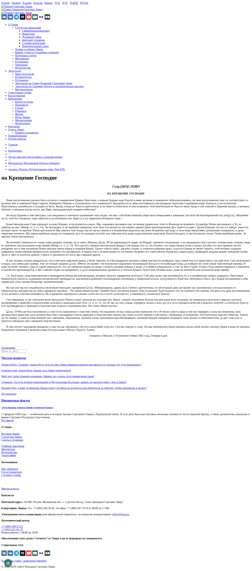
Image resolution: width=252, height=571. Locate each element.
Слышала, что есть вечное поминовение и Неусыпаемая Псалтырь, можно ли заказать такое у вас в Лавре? (64, 382)
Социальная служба (19, 92)
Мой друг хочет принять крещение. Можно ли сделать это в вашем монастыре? (47, 376)
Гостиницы (21, 61)
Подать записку (17, 138)
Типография (8, 455)
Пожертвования (17, 135)
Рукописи (20, 111)
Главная (12, 144)
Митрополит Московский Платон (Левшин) (34, 163)
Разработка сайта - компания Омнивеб (23, 560)
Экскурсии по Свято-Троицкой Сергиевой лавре (43, 83)
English (5, 3)
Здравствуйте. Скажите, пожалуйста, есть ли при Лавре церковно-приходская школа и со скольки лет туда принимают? (71, 364)
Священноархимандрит (36, 30)
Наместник (28, 33)
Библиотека (15, 98)
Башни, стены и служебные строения (37, 52)
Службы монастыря (33, 43)
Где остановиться (11, 472)
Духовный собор (31, 36)
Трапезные (21, 64)
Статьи (19, 107)
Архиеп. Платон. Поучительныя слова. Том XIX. (36, 169)
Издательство (23, 67)
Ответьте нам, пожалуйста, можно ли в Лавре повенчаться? (36, 370)
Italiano (49, 3)
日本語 (74, 3)
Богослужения (16, 95)
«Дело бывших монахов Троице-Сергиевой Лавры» (27, 407)
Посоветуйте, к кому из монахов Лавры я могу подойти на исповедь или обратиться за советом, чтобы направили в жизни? (74, 387)
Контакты (14, 126)
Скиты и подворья (12, 439)
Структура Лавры (11, 436)
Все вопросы (8, 393)
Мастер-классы (24, 89)
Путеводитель (23, 77)
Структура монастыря (28, 27)
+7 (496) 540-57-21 (12, 526)
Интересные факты (15, 400)
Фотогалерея (22, 123)
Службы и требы (11, 475)
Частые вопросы (13, 358)
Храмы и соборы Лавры (29, 49)
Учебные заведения (12, 446)
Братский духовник (33, 40)
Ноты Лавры (22, 117)
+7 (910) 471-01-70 (12, 529)
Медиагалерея (23, 120)
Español (27, 3)
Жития (19, 114)
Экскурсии (14, 70)
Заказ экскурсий (24, 74)
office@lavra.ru (120, 514)
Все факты (7, 420)
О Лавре (13, 24)
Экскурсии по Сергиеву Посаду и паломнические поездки (49, 86)
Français (38, 3)
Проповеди (21, 104)
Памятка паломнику (27, 132)
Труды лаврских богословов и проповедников (35, 157)
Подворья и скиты (26, 55)
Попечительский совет (35, 46)
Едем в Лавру (16, 129)
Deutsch (16, 3)
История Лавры (10, 433)
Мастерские (22, 58)
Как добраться (9, 468)
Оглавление (8, 347)
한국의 (84, 3)
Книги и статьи (24, 101)
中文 (57, 3)
